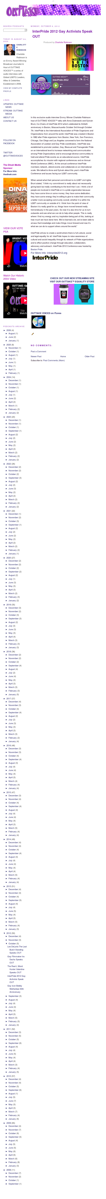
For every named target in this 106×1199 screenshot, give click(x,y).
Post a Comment (38, 351)
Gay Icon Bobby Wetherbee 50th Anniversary (15, 988)
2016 (8, 745)
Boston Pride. (37, 249)
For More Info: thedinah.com (10, 173)
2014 (8, 839)
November (14, 347)
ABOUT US (8, 117)
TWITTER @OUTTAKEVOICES (13, 154)
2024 (8, 377)
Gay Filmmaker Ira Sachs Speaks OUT (15, 959)
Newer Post (36, 356)
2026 (8, 330)
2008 (8, 1169)
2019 (8, 604)
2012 (8, 933)
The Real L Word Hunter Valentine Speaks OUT (15, 969)
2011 (8, 1028)
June (11, 336)
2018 (8, 651)
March (12, 405)
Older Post (89, 356)
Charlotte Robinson (63, 42)
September (14, 430)
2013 (8, 886)
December (14, 380)
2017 (8, 698)
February (13, 372)
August (12, 333)
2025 (8, 344)
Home (63, 356)
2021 (8, 510)
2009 (8, 1122)
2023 (8, 416)
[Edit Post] (33, 335)
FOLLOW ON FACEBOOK (9, 142)
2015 (8, 792)
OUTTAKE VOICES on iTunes (46, 313)
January (12, 340)
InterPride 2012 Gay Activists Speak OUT (16, 978)
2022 (8, 463)
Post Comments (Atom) (54, 360)
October (12, 351)
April (11, 369)
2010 (8, 1076)
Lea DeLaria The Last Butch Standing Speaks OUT (17, 949)
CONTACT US (10, 120)
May (11, 365)
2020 (8, 557)
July (11, 358)
